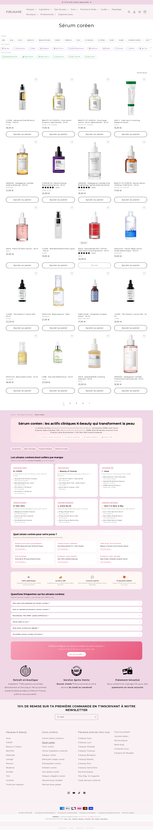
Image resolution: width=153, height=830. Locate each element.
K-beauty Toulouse (86, 751)
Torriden (9, 772)
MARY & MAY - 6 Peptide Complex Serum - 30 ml (92, 315)
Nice (93, 818)
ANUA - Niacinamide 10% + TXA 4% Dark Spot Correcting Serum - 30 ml (93, 250)
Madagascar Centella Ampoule (24, 512)
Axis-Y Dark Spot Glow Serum (113, 512)
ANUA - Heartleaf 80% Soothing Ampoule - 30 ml (91, 378)
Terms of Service (90, 828)
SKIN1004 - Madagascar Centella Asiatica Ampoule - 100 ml (19, 184)
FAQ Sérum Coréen (61, 449)
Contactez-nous (121, 749)
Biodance (68, 40)
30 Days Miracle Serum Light (68, 516)
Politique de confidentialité (67, 813)
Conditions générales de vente (109, 813)
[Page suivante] (89, 403)
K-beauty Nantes (85, 759)
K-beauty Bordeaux (87, 755)
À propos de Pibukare (124, 753)
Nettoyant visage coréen (53, 759)
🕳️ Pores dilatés (28, 56)
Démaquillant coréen (51, 763)
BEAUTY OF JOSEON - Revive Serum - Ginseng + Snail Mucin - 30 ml (130, 184)
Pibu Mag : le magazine (88, 776)
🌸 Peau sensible (74, 56)
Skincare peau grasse (51, 784)
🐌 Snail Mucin (59, 48)
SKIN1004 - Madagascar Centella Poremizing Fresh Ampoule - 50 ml (128, 378)
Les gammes (16, 449)
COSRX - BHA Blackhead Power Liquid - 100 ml (58, 250)
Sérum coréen (48, 742)
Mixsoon (9, 763)
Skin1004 (10, 751)
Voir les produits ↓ (76, 654)
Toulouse (75, 818)
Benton (57, 40)
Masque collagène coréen (53, 776)
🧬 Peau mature (43, 56)
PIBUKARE (28, 813)
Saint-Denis (104, 818)
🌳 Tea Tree (143, 48)
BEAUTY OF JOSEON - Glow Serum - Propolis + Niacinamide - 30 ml (57, 121)
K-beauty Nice (84, 763)
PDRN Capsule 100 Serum (112, 485)
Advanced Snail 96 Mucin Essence (25, 478)
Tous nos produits (122, 732)
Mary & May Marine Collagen (112, 520)
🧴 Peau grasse (59, 56)
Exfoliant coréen (49, 768)
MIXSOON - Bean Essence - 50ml (56, 314)
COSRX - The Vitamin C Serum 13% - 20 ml (130, 315)
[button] (31, 9)
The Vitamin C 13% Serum (23, 487)
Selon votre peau (30, 449)
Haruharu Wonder (134, 40)
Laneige (9, 759)
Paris (65, 818)
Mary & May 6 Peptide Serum (113, 516)
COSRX (9, 742)
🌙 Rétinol (131, 48)
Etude (112, 40)
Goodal (121, 40)
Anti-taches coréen (50, 772)
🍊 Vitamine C (93, 48)
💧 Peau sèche (90, 56)
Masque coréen (49, 755)
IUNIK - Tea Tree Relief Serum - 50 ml (57, 377)
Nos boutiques (120, 740)
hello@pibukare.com (94, 816)
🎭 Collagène (44, 48)
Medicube (10, 755)
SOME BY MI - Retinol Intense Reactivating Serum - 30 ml (54, 184)
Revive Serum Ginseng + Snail (69, 487)
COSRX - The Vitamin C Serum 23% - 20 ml (21, 315)
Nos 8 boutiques (85, 772)
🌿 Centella (5, 48)
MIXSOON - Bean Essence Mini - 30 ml (22, 377)
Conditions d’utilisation (87, 813)
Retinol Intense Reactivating (68, 520)
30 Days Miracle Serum (66, 512)
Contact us (71, 828)
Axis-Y (20, 40)
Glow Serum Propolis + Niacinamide (71, 478)
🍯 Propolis (106, 48)
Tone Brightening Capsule (23, 520)
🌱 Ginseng (119, 48)
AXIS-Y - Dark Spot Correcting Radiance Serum (127, 121)
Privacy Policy (80, 828)
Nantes (97, 818)
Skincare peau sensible (52, 780)
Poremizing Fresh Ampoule (23, 516)
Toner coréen (48, 747)
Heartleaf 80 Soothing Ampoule (113, 481)
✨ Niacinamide (19, 48)
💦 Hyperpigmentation (10, 56)
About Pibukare (62, 828)
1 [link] (63, 403)
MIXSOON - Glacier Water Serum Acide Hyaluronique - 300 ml (128, 250)
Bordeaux (81, 818)
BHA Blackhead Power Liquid (24, 483)
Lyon (69, 818)
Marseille (88, 818)
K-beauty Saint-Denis (87, 768)
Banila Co (30, 40)
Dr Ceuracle (89, 40)
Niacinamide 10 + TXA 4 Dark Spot (114, 477)
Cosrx (78, 40)
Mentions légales (128, 813)
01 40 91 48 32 (83, 816)
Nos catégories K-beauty (25, 414)
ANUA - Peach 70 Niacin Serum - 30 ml (22, 249)
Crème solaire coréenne (53, 738)
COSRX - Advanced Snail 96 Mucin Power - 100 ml (20, 121)
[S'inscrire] (95, 717)
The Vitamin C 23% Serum (23, 491)
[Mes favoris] (139, 12)
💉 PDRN (32, 48)
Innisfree (10, 780)
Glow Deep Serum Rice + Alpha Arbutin (72, 483)
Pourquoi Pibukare (45, 449)
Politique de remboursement (45, 813)
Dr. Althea (101, 40)
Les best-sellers (121, 736)
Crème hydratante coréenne (55, 751)
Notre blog (119, 745)
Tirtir (8, 776)
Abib (3, 40)
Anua (11, 40)
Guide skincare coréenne (89, 780)
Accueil (13, 414)
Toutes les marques (15, 784)
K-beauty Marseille (86, 747)
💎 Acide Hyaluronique (76, 48)
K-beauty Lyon (84, 742)
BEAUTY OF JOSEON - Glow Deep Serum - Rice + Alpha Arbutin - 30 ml (93, 121)
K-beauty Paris (84, 738)
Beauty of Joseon (44, 40)
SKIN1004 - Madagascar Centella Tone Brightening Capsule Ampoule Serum (94, 184)
